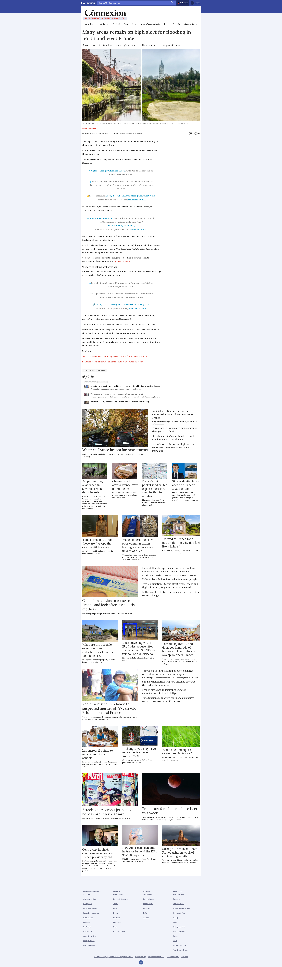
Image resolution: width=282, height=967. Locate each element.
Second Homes (178, 904)
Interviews (147, 908)
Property (176, 24)
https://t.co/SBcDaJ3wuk (117, 196)
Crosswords (147, 894)
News (115, 891)
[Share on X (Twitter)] (194, 133)
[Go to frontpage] (105, 15)
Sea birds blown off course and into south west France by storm (112, 361)
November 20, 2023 (137, 199)
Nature (145, 913)
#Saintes (107, 218)
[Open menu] (191, 24)
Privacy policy (140, 957)
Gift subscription (89, 899)
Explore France (148, 899)
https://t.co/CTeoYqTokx (143, 196)
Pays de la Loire (119, 931)
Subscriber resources (91, 913)
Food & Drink (148, 904)
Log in (197, 3)
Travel (115, 904)
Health (175, 922)
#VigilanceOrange (98, 171)
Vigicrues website (121, 261)
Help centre (87, 931)
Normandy (117, 913)
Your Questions (130, 24)
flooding (101, 370)
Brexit (175, 936)
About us (86, 922)
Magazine (147, 891)
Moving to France (179, 945)
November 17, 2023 (137, 308)
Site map (184, 957)
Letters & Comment (120, 899)
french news (89, 370)
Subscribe (184, 3)
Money (166, 24)
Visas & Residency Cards (150, 24)
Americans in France (180, 950)
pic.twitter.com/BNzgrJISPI (136, 304)
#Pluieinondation (116, 171)
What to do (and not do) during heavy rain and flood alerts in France (114, 356)
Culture (146, 917)
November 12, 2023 (138, 229)
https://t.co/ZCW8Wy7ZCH (109, 304)
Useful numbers (89, 945)
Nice (115, 927)
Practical (116, 24)
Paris (115, 908)
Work (175, 941)
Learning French (179, 931)
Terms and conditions (156, 957)
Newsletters (88, 917)
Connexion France (91, 891)
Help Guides (103, 24)
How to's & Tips (179, 913)
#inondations (94, 218)
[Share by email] (197, 133)
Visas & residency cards (181, 908)
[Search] (172, 3)
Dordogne (117, 922)
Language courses (90, 908)
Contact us (87, 927)
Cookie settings (173, 957)
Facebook (141, 963)
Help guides (87, 904)
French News (89, 24)
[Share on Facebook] (190, 133)
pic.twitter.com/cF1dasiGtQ (121, 225)
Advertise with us (89, 936)
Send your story (89, 941)
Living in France (179, 927)
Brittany (116, 917)
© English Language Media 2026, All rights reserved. (113, 957)
